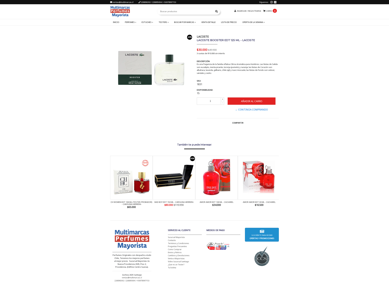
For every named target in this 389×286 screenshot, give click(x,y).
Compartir (237, 122)
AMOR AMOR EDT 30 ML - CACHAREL (259, 202)
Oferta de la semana (252, 22)
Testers (163, 22)
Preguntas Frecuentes (177, 246)
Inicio (116, 22)
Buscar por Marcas (184, 22)
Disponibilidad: (205, 90)
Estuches (146, 22)
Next (276, 182)
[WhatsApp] (275, 2)
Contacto (172, 240)
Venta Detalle (208, 22)
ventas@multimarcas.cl (123, 2)
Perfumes (130, 22)
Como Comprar (175, 249)
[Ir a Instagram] (271, 2)
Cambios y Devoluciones (178, 255)
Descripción (203, 61)
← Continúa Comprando (251, 109)
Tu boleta (172, 267)
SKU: (199, 80)
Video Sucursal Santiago (178, 261)
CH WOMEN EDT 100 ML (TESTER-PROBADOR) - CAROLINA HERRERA (131, 203)
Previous (113, 182)
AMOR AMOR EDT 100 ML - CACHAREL (216, 202)
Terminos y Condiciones (178, 243)
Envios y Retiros (175, 252)
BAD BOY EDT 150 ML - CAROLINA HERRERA (174, 202)
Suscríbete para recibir (262, 237)
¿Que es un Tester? (176, 264)
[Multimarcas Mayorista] (120, 11)
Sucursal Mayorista (176, 237)
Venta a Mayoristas (176, 258)
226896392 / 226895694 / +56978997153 (158, 2)
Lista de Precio (229, 22)
